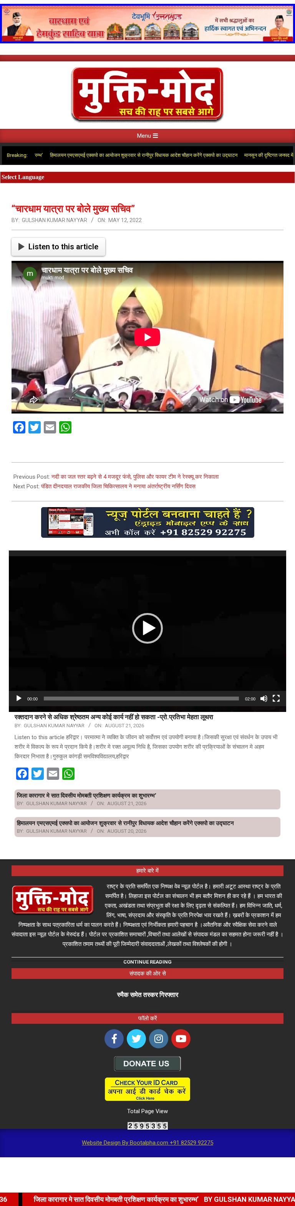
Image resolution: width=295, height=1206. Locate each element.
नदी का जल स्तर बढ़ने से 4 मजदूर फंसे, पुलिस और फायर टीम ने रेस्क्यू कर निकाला (135, 476)
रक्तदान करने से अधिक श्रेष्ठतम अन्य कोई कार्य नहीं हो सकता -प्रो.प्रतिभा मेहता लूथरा (114, 717)
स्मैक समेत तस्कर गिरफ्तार (147, 994)
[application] (147, 628)
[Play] (19, 698)
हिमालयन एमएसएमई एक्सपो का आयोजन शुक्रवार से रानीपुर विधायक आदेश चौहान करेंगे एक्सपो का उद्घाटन (110, 155)
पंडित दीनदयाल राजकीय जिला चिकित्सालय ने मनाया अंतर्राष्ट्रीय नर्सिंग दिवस (118, 486)
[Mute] (264, 698)
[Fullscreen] (276, 698)
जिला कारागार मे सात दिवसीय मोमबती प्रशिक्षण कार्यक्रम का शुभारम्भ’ (86, 795)
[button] (147, 628)
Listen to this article (63, 246)
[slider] (141, 698)
